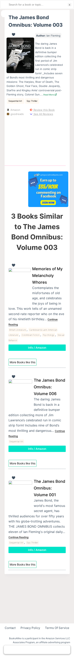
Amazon (15, 109)
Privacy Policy (30, 628)
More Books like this (22, 362)
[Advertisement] (48, 140)
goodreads (17, 114)
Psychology (48, 335)
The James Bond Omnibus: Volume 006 (49, 387)
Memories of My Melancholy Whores (47, 275)
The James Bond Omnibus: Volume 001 (49, 488)
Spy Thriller (32, 101)
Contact (10, 628)
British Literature (17, 329)
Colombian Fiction (30, 335)
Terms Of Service (57, 628)
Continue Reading (18, 537)
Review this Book (44, 109)
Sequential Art (15, 101)
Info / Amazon (37, 347)
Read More (48, 94)
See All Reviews (43, 114)
